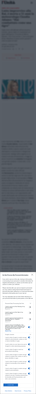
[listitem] (18, 303)
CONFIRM (11, 385)
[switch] (29, 307)
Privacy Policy (27, 391)
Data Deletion (8, 391)
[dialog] (18, 333)
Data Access (18, 391)
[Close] (32, 275)
